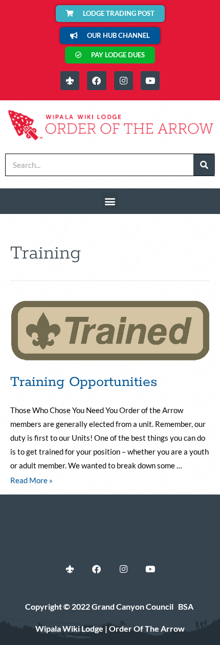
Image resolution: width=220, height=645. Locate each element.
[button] (110, 200)
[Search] (204, 165)
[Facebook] (96, 80)
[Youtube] (150, 80)
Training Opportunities (83, 382)
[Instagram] (123, 80)
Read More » (31, 480)
